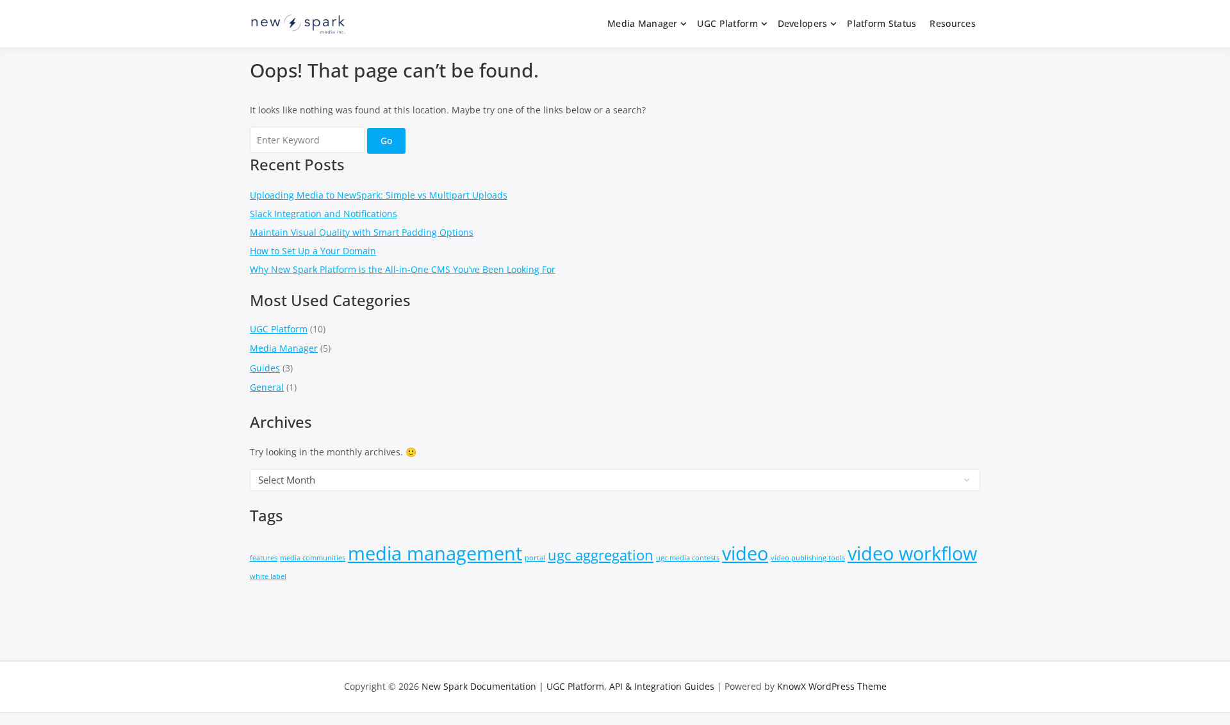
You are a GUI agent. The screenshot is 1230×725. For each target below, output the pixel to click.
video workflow (912, 553)
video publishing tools (808, 557)
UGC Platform (727, 23)
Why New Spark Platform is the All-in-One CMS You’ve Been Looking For (402, 269)
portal (535, 557)
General (267, 387)
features (263, 557)
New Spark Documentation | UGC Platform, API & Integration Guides (568, 686)
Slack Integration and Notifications (323, 214)
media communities (312, 557)
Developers (803, 23)
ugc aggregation (600, 555)
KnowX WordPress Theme (832, 686)
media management (435, 553)
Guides (265, 368)
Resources (953, 23)
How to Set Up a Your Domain (313, 251)
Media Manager (642, 23)
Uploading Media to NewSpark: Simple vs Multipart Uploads (378, 195)
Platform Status (881, 23)
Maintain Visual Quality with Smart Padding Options (361, 232)
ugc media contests (687, 557)
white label (268, 576)
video (745, 553)
